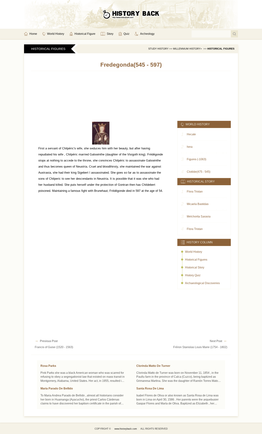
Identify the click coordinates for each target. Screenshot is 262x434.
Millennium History (186, 48)
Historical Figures (220, 48)
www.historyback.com (125, 428)
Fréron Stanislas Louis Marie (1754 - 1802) (200, 347)
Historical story (194, 267)
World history (193, 251)
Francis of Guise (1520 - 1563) (54, 347)
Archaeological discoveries (202, 283)
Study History (158, 48)
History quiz (193, 275)
